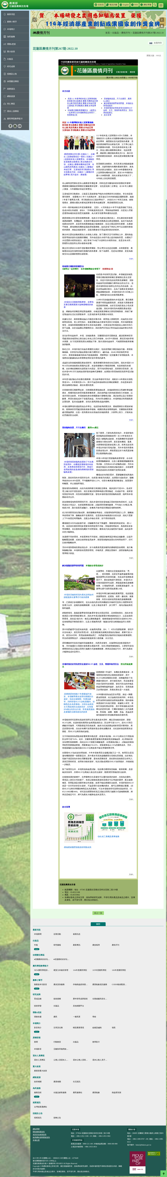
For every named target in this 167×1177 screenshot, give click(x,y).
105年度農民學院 (99, 970)
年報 (36, 945)
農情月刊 (125, 33)
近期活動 (57, 934)
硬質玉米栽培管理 (61, 970)
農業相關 (57, 1082)
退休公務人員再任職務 (81, 1060)
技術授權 (57, 999)
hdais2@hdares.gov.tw (143, 1145)
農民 (55, 1017)
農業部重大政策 (40, 1071)
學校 (94, 1017)
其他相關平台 (78, 1006)
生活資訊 (76, 1082)
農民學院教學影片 (15, 119)
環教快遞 (37, 1017)
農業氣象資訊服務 (99, 984)
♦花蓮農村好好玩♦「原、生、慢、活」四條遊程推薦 (61, 959)
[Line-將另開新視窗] (20, 127)
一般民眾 (76, 1017)
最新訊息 (76, 934)
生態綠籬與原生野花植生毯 (100, 999)
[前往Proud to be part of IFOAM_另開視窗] (137, 1162)
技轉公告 (57, 1118)
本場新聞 (37, 934)
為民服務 (11, 37)
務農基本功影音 (40, 984)
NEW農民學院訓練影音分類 (42, 970)
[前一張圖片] (34, 19)
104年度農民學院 (80, 970)
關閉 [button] (98, 924)
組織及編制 (97, 1028)
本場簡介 (11, 29)
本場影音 (37, 1049)
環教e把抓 (11, 44)
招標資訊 (37, 1118)
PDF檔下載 (132, 78)
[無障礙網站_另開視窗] (153, 1153)
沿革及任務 (58, 1028)
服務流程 (37, 1093)
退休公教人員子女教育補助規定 (100, 1060)
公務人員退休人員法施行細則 (61, 1060)
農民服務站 (77, 1093)
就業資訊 (11, 89)
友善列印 (158, 43)
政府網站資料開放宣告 (41, 1137)
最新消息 (11, 14)
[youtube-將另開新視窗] (15, 127)
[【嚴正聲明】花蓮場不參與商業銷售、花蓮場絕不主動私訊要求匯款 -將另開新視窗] (98, 20)
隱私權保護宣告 (39, 1132)
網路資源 (11, 96)
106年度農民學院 (119, 970)
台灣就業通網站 (40, 1107)
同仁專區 (11, 104)
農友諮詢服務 (59, 984)
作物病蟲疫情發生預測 (81, 984)
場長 (114, 1028)
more (36, 949)
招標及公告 (12, 74)
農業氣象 (96, 1093)
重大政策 (11, 51)
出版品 (10, 59)
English (126, 5)
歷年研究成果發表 (80, 999)
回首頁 (101, 5)
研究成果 (11, 66)
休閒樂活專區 (13, 81)
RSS (136, 5)
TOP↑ (131, 558)
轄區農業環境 (78, 1028)
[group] (98, 20)
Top (163, 1173)
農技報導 (96, 945)
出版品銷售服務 (60, 1093)
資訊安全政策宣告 (39, 1135)
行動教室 (57, 1042)
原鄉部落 (37, 1038)
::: (92, 4)
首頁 (107, 33)
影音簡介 (37, 1028)
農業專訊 (76, 945)
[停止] (162, 26)
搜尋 (155, 5)
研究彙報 (57, 945)
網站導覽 (147, 5)
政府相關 (37, 1082)
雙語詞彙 (113, 5)
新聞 (36, 1042)
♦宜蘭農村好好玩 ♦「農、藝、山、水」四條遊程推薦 (42, 959)
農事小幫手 (12, 22)
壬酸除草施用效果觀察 (61, 1049)
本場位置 (36, 1140)
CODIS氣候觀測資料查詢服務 (120, 984)
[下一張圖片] (162, 19)
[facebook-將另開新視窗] (10, 127)
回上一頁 (98, 913)
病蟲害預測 (116, 1093)
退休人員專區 (13, 111)
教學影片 (96, 1042)
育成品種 (37, 999)
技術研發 (37, 1006)
